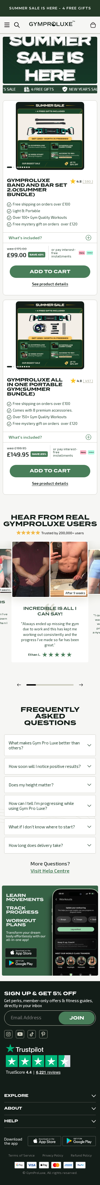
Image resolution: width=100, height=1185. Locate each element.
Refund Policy (81, 1155)
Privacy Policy (52, 1155)
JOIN (76, 1017)
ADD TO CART (50, 271)
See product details (50, 283)
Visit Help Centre (50, 871)
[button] (9, 167)
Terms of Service (21, 1155)
